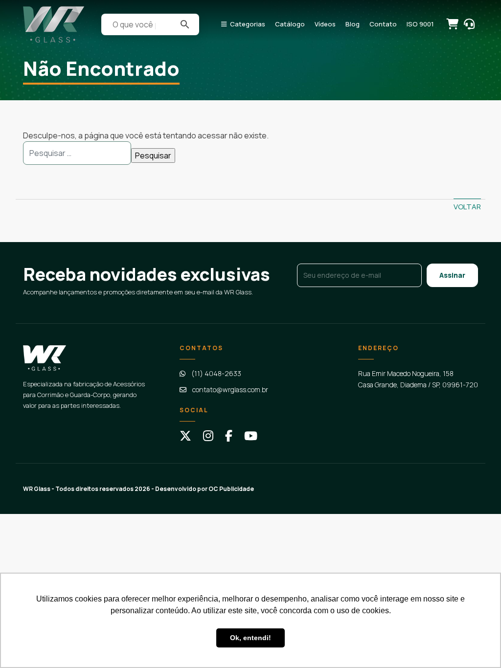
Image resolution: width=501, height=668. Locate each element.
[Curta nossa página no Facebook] (228, 436)
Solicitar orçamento (451, 24)
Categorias (247, 24)
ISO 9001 (420, 24)
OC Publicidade (231, 489)
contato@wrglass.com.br (230, 389)
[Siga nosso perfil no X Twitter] (185, 436)
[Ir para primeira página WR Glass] (53, 24)
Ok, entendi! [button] (250, 638)
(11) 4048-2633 (216, 373)
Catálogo (290, 24)
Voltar (467, 206)
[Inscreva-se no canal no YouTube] (250, 436)
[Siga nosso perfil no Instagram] (208, 436)
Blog (352, 24)
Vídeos (325, 24)
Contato (383, 24)
